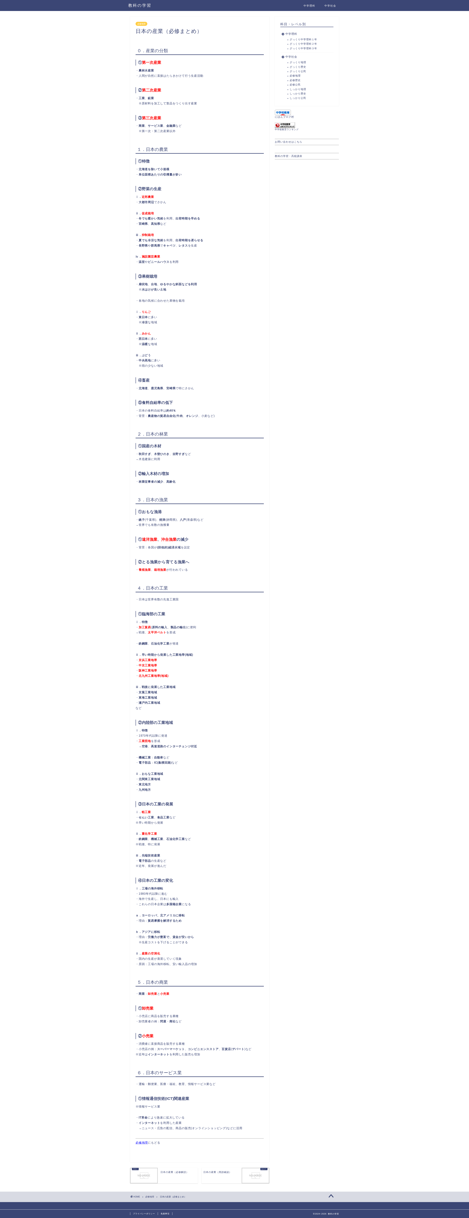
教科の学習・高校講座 (288, 156)
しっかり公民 (298, 98)
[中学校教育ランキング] (307, 125)
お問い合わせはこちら (288, 141)
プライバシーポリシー (144, 1214)
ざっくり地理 (298, 62)
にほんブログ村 (284, 117)
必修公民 (295, 84)
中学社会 (330, 5)
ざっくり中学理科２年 (303, 43)
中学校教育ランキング (287, 129)
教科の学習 (139, 5)
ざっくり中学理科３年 (303, 48)
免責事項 (165, 1214)
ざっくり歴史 (298, 67)
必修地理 (141, 24)
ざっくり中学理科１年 (303, 39)
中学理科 (309, 5)
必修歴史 (295, 80)
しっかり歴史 (298, 93)
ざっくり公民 (298, 71)
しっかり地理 (298, 89)
